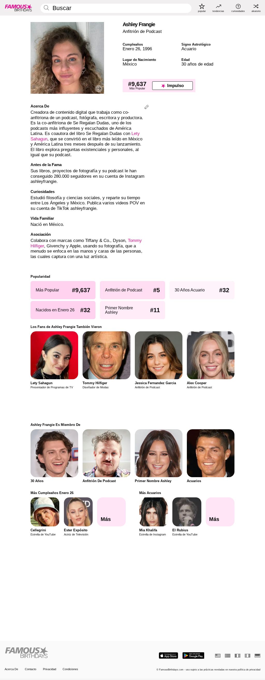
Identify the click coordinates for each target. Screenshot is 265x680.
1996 (147, 48)
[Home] (67, 653)
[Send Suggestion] (146, 107)
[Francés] (237, 655)
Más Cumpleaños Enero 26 (52, 493)
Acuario (188, 48)
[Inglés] (217, 655)
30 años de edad (197, 64)
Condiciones (70, 669)
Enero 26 (131, 48)
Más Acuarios (150, 493)
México (130, 64)
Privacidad (49, 669)
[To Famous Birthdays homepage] (18, 8)
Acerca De (11, 669)
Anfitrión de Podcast (142, 31)
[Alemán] (257, 655)
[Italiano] (247, 655)
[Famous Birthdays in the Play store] (193, 655)
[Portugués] (227, 655)
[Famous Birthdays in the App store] (168, 655)
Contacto (30, 669)
